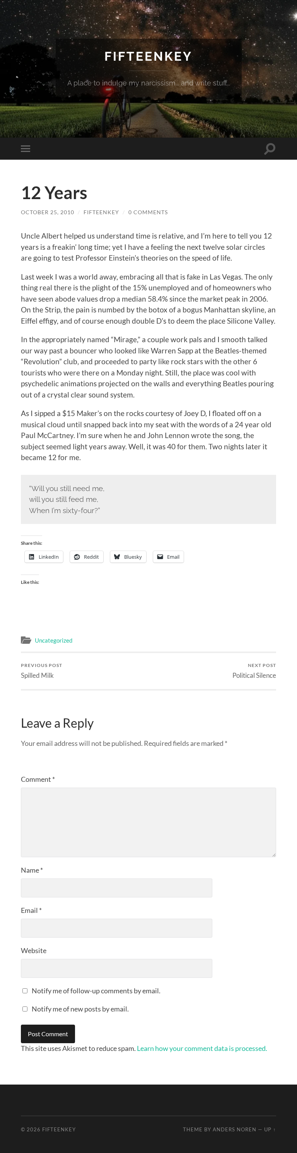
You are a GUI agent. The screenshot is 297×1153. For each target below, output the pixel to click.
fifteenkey (101, 212)
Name (32, 870)
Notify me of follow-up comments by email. (96, 990)
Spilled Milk (41, 670)
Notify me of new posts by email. (80, 1009)
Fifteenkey (148, 56)
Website (33, 950)
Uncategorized (53, 640)
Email (31, 910)
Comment (38, 779)
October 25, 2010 (47, 212)
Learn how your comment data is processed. (202, 1048)
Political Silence (254, 670)
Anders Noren (234, 1129)
